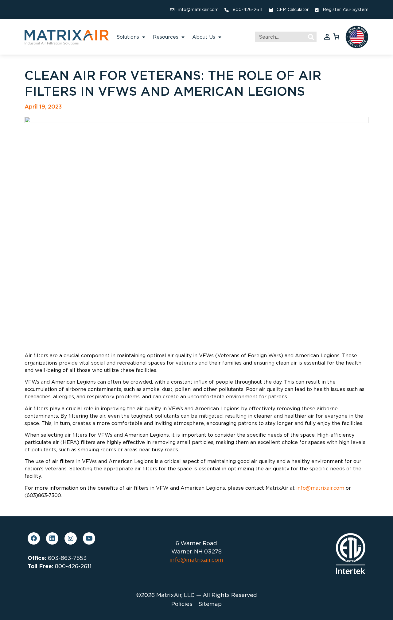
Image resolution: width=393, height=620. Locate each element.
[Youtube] (89, 538)
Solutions (127, 37)
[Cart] (336, 36)
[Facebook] (34, 538)
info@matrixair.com (320, 488)
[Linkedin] (52, 538)
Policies (181, 604)
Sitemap (210, 604)
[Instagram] (70, 538)
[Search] (311, 37)
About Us (203, 37)
